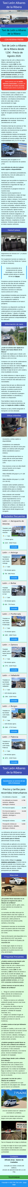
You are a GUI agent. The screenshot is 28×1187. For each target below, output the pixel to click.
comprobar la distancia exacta (14, 76)
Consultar (14, 547)
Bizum (17, 276)
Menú (3, 26)
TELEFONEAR (14, 1177)
